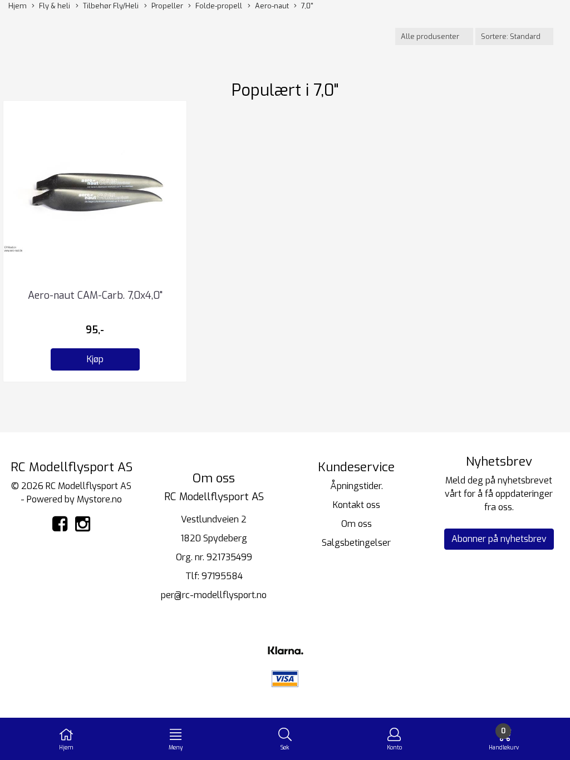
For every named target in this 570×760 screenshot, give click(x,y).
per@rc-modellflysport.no (214, 595)
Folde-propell (218, 6)
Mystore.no (99, 499)
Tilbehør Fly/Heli (111, 6)
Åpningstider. (356, 486)
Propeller (167, 6)
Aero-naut (272, 6)
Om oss (356, 524)
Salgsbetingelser (356, 543)
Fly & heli (54, 6)
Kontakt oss (356, 505)
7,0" (307, 6)
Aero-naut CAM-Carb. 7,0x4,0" (95, 295)
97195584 (222, 576)
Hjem (17, 6)
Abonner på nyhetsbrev (499, 539)
